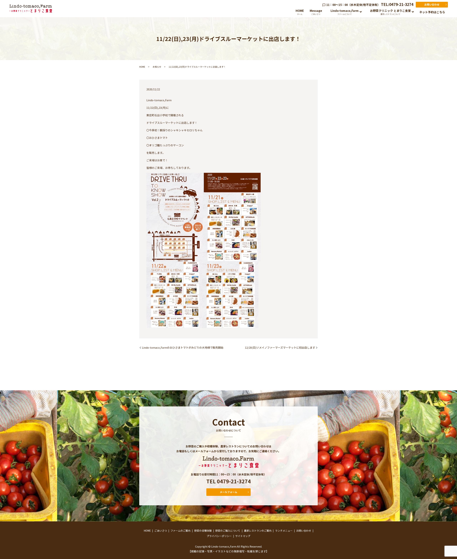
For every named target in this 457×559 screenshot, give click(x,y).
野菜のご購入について (227, 530)
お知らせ (157, 66)
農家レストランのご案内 (258, 530)
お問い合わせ (431, 4)
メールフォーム (228, 492)
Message (316, 11)
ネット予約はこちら (432, 12)
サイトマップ (242, 536)
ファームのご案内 (180, 530)
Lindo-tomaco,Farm (345, 11)
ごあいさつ (160, 530)
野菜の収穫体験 (203, 530)
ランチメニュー (284, 530)
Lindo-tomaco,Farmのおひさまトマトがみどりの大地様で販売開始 (182, 347)
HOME (300, 11)
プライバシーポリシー (219, 536)
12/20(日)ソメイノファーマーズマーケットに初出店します (280, 347)
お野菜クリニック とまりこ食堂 (390, 11)
